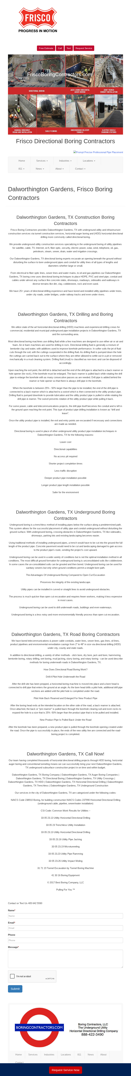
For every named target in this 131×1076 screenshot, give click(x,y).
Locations (88, 160)
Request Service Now (65, 1070)
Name (11, 910)
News (39, 168)
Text (69, 48)
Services (41, 160)
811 (21, 168)
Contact (79, 168)
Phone (11, 934)
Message (13, 947)
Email (11, 922)
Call (60, 48)
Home (22, 160)
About (58, 168)
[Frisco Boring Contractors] (65, 1028)
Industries (64, 160)
